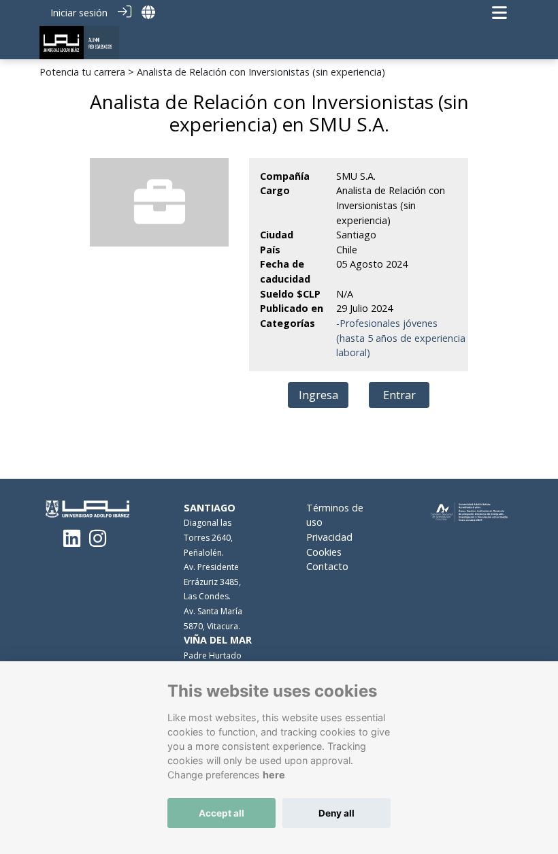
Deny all (336, 813)
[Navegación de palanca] (499, 13)
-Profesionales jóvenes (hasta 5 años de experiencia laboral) (400, 338)
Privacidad (329, 537)
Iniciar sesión (79, 12)
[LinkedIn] (71, 541)
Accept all (221, 813)
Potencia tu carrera (82, 71)
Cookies (324, 551)
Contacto (327, 566)
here (274, 774)
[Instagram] (97, 541)
